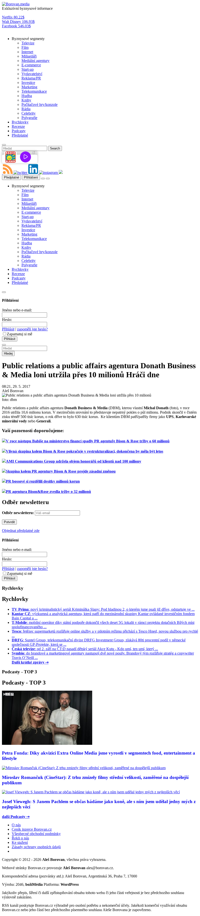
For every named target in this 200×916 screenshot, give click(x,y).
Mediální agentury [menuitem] (35, 61)
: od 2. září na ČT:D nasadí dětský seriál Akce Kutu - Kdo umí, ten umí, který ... (85, 649)
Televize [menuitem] (27, 43)
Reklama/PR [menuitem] (31, 78)
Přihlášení (31, 177)
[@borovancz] (21, 172)
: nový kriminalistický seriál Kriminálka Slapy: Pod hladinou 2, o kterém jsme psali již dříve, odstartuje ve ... (103, 609)
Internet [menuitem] (27, 52)
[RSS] (8, 172)
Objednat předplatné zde (21, 530)
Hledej (8, 353)
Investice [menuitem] (28, 82)
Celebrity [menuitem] (28, 113)
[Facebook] (2, 172)
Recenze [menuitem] (18, 126)
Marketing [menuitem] (29, 87)
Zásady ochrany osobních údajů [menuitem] (36, 847)
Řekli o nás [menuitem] (20, 838)
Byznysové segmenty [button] (28, 39)
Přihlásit (8, 329)
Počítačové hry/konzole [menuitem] (39, 104)
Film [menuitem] (25, 47)
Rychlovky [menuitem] (20, 122)
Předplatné (11, 177)
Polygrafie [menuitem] (29, 118)
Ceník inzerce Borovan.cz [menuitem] (32, 829)
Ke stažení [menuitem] (20, 842)
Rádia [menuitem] (25, 109)
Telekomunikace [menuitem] (34, 91)
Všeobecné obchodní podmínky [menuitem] (36, 834)
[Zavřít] (4, 292)
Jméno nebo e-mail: (17, 310)
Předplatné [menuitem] (20, 135)
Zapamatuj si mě (19, 334)
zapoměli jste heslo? (32, 329)
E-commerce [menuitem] (31, 65)
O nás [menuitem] (16, 825)
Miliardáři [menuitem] (29, 56)
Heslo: (7, 320)
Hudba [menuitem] (26, 96)
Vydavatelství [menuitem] (31, 74)
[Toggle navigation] (48, 178)
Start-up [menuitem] (27, 69)
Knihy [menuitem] (26, 100)
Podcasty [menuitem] (19, 131)
